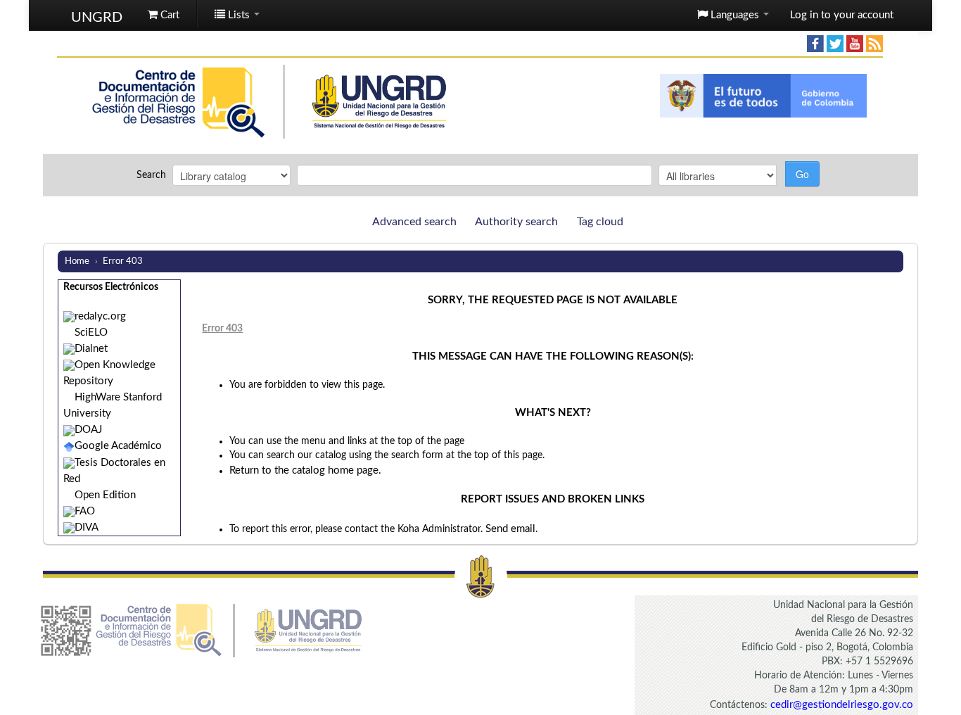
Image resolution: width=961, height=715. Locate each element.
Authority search (516, 221)
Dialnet (91, 348)
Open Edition (105, 495)
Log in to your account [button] (841, 15)
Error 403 (123, 261)
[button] (163, 15)
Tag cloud (600, 221)
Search (151, 175)
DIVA (86, 527)
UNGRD (96, 12)
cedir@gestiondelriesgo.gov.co (841, 705)
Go (802, 174)
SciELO (91, 332)
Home (77, 261)
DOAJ (88, 429)
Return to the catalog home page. (305, 470)
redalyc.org (100, 316)
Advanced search (414, 221)
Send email (510, 529)
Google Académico (118, 446)
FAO (85, 511)
